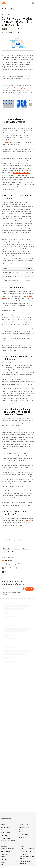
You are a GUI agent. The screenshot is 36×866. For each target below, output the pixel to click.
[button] (18, 104)
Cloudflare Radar (6, 851)
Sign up (28, 520)
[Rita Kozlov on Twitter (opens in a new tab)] (14, 572)
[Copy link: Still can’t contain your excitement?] (2, 511)
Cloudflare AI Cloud (25, 851)
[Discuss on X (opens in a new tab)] (6, 540)
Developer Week (7, 548)
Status (3, 857)
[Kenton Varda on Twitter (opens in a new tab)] (16, 568)
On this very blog (19, 88)
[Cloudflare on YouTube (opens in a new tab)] (12, 564)
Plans (3, 824)
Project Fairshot (24, 835)
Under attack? (5, 838)
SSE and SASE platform (26, 849)
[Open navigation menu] (33, 3)
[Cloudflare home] (3, 3)
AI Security (22, 854)
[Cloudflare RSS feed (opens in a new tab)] (3, 564)
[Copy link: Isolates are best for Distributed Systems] (2, 119)
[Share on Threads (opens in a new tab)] (20, 540)
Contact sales (5, 827)
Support (4, 859)
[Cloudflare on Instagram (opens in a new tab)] (15, 564)
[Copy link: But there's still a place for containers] (2, 195)
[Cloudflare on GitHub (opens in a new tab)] (19, 564)
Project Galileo (23, 824)
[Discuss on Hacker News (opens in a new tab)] (3, 540)
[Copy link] (24, 540)
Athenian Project (24, 827)
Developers (17, 548)
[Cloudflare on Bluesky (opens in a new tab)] (22, 564)
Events (3, 862)
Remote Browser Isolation (9, 551)
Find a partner (5, 833)
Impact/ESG (22, 837)
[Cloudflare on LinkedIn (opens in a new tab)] (9, 564)
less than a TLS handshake (21, 173)
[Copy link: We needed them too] (2, 287)
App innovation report (8, 849)
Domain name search (8, 841)
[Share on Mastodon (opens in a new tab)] (17, 540)
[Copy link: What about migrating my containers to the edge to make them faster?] (2, 409)
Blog (2, 865)
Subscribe (29, 589)
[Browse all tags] (33, 8)
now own (5, 142)
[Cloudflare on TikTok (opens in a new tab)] (28, 564)
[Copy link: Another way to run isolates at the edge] (2, 356)
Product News (25, 548)
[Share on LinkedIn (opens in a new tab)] (10, 540)
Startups (4, 835)
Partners (4, 830)
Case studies (5, 854)
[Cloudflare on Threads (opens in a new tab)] (25, 564)
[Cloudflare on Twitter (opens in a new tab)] (6, 564)
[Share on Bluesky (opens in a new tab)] (13, 540)
